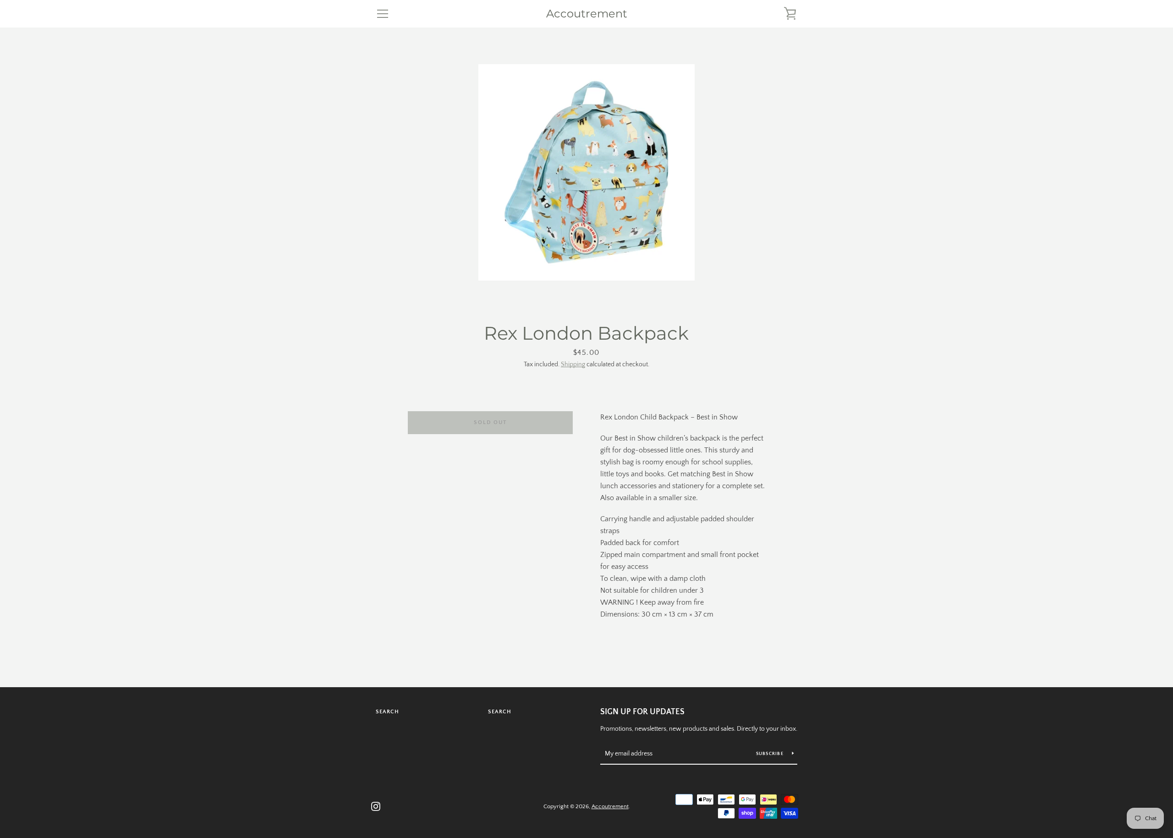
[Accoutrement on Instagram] (375, 806)
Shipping (573, 364)
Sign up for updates (642, 712)
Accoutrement (586, 13)
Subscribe (770, 753)
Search (387, 712)
